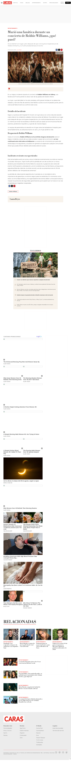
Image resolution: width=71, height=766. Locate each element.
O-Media (38, 726)
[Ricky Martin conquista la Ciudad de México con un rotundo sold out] (10, 687)
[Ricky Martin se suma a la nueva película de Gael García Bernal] (27, 634)
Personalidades (53, 2)
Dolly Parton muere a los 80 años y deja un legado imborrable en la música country (35, 305)
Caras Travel (62, 3)
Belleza (28, 2)
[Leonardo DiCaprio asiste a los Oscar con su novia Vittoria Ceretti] (10, 662)
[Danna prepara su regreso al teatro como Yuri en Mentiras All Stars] (43, 634)
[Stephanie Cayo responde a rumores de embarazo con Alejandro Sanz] (10, 634)
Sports (45, 2)
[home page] (7, 2)
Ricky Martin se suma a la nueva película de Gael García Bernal (27, 645)
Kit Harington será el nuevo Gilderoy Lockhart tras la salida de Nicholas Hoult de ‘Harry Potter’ (36, 285)
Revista (68, 2)
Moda (21, 2)
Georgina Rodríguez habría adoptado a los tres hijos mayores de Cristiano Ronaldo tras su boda (30, 700)
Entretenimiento (36, 2)
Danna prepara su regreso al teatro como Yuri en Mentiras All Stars (43, 646)
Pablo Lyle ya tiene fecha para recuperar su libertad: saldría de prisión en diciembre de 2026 (60, 646)
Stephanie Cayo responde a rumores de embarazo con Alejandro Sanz (10, 646)
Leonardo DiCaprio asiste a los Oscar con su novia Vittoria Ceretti (30, 662)
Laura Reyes (19, 49)
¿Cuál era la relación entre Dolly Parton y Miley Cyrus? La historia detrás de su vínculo (35, 300)
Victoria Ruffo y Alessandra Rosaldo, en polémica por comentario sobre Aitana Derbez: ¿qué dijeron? (30, 675)
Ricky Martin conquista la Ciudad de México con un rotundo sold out (29, 687)
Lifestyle (15, 2)
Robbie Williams (13, 191)
